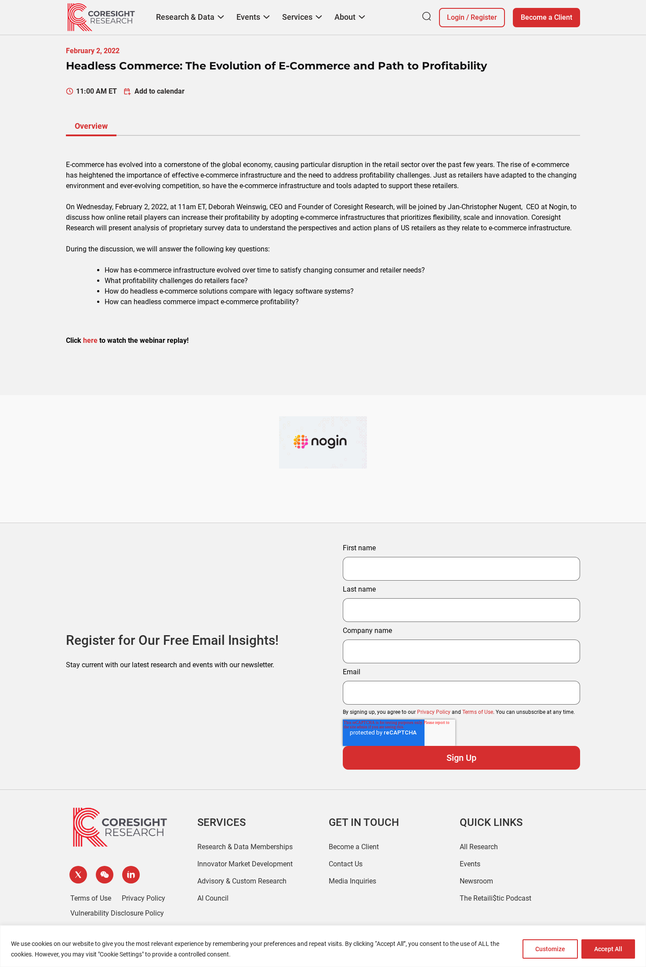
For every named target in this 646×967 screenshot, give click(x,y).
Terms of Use (477, 712)
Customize (550, 948)
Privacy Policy (433, 712)
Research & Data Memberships (245, 847)
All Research (479, 847)
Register (484, 17)
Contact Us (346, 864)
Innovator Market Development (245, 864)
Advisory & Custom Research (242, 881)
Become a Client (546, 17)
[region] (323, 946)
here (90, 340)
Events (470, 864)
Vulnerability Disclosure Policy (117, 913)
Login (456, 17)
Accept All (608, 948)
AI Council (213, 898)
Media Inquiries (352, 881)
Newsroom (476, 881)
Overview (91, 126)
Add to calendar (159, 91)
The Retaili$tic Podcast (495, 898)
